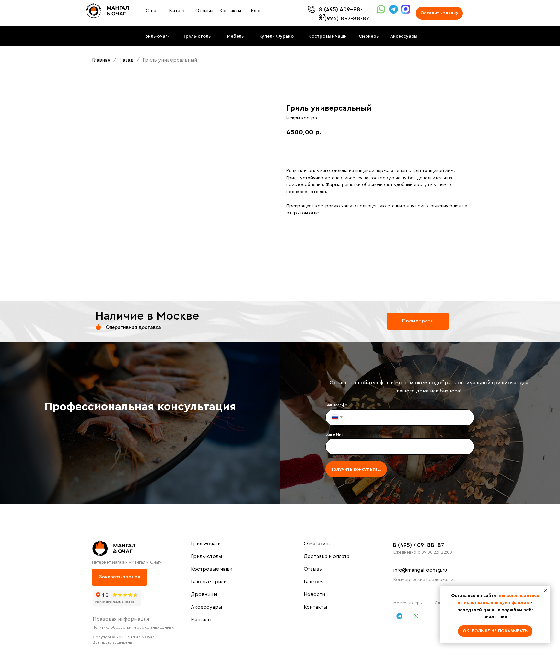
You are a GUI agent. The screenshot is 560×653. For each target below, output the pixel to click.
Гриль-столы (206, 556)
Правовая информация (121, 619)
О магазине (318, 543)
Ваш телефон (337, 405)
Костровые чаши (211, 569)
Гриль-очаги (206, 543)
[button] (439, 13)
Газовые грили (209, 581)
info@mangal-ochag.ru (420, 570)
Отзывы (313, 569)
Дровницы (204, 594)
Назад (127, 60)
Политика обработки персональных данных (133, 627)
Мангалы (201, 619)
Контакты (315, 607)
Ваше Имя (334, 434)
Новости (314, 594)
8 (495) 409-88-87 (418, 545)
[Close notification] (545, 591)
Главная (101, 60)
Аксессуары (206, 607)
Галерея (314, 581)
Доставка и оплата (326, 556)
